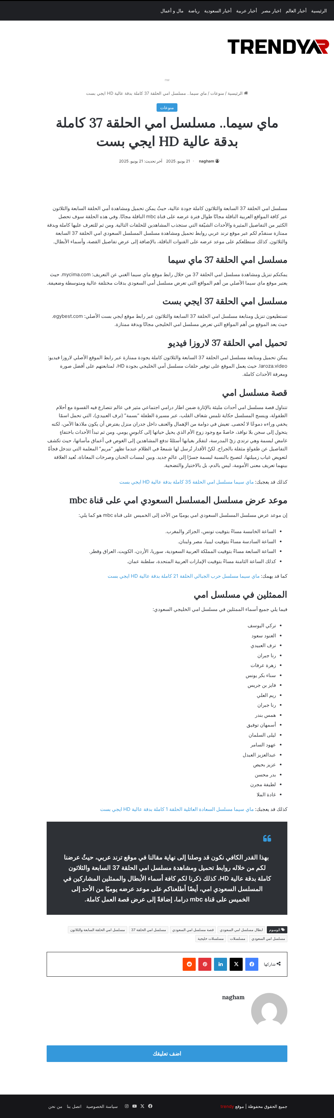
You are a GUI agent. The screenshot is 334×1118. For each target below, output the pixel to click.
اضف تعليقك (167, 1053)
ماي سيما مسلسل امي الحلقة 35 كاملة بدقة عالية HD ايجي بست (186, 482)
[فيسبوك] (251, 964)
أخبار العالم (296, 10)
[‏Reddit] (189, 964)
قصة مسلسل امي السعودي (193, 929)
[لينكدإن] (220, 964)
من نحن (55, 1106)
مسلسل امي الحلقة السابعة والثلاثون (97, 929)
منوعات (217, 93)
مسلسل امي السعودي (268, 938)
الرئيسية (319, 10)
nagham (206, 161)
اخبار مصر (271, 10)
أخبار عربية (246, 10)
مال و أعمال (172, 10)
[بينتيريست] (204, 964)
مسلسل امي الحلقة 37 (148, 929)
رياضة (194, 10)
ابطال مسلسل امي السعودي (241, 929)
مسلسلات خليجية (211, 938)
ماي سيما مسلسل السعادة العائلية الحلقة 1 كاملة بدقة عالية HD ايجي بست (177, 809)
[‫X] (236, 964)
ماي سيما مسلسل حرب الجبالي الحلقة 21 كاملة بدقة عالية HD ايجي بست (184, 576)
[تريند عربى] (278, 45)
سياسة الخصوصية (102, 1106)
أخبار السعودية (218, 10)
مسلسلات (237, 938)
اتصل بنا (74, 1106)
